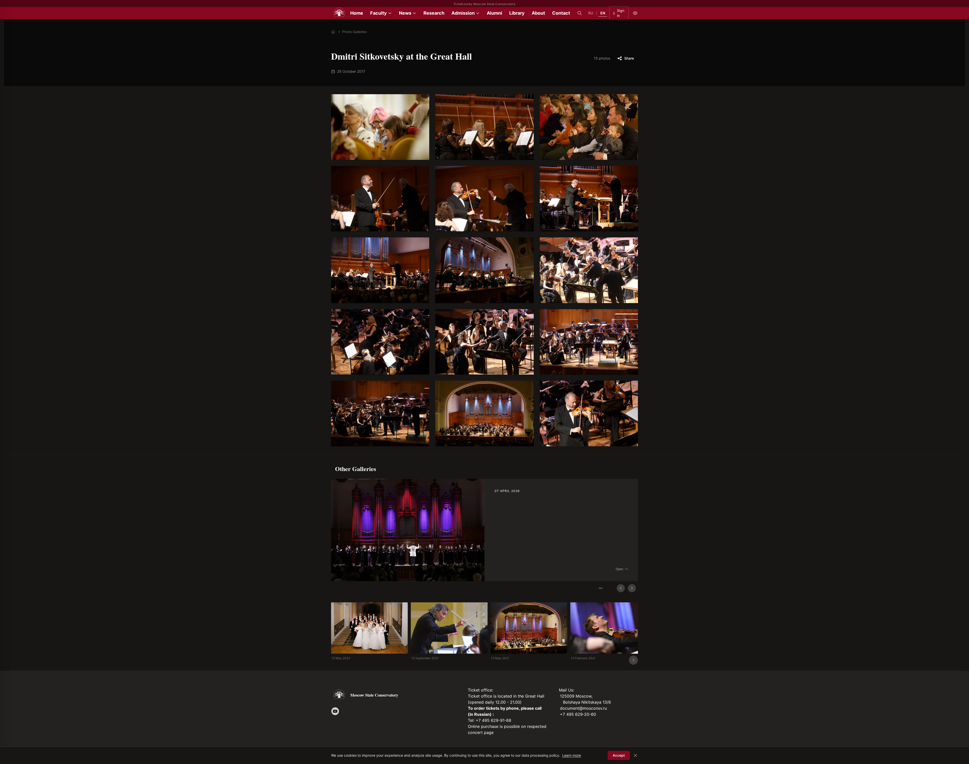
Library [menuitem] (517, 13)
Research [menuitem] (433, 13)
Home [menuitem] (356, 13)
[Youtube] (335, 711)
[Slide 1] (601, 588)
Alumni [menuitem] (494, 13)
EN (602, 13)
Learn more (571, 755)
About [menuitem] (538, 13)
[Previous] (621, 588)
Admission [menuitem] (463, 13)
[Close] (635, 755)
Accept (619, 755)
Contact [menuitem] (561, 13)
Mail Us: (566, 690)
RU (590, 13)
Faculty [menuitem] (378, 13)
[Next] (632, 588)
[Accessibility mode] (635, 13)
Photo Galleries (354, 32)
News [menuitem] (405, 13)
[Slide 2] (610, 588)
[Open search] (579, 13)
